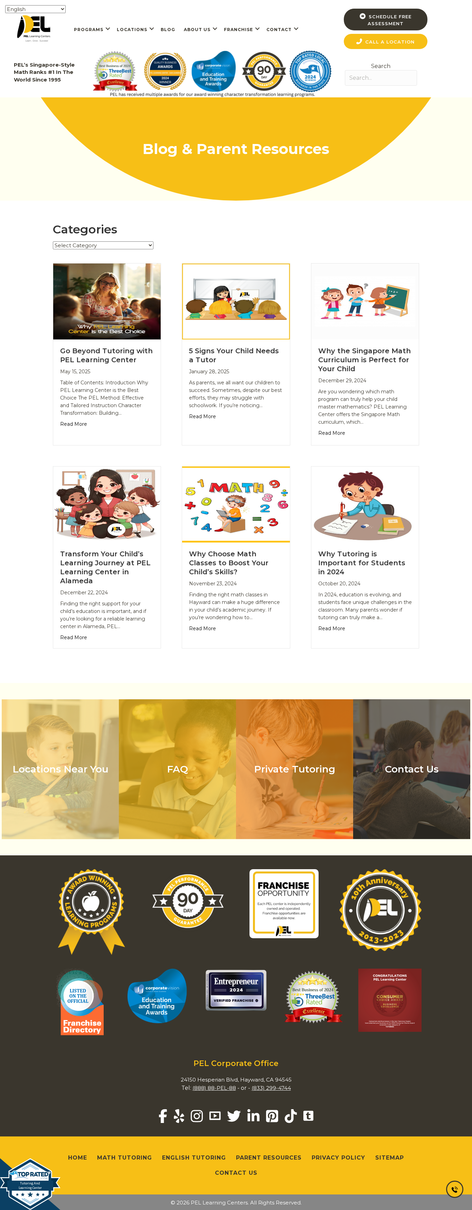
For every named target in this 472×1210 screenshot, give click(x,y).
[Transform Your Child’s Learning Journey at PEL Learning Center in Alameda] (107, 504)
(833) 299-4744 (271, 1088)
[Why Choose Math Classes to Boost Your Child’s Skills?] (236, 504)
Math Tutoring (124, 1157)
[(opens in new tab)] (159, 995)
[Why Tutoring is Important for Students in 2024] (365, 504)
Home (77, 1157)
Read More (73, 424)
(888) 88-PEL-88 (214, 1088)
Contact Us (236, 1173)
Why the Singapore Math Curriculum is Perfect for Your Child (364, 360)
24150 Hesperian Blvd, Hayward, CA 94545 (236, 1079)
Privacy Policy (338, 1157)
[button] (107, 28)
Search (380, 66)
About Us (197, 29)
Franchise (238, 29)
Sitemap (389, 1157)
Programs (88, 29)
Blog (168, 29)
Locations (132, 29)
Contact (279, 29)
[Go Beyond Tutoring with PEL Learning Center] (107, 301)
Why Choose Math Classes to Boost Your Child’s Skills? (228, 563)
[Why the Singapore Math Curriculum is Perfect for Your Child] (365, 301)
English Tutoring (194, 1157)
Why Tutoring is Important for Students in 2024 (361, 563)
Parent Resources (269, 1157)
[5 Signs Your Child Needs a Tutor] (236, 301)
